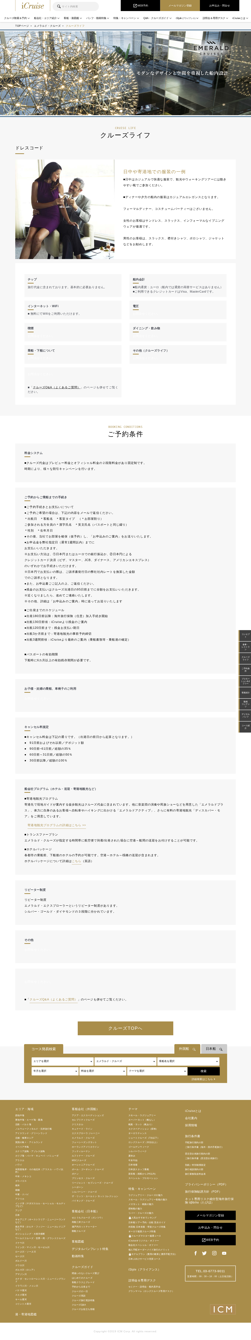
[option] (125, 73)
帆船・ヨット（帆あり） (141, 1124)
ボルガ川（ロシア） (25, 1270)
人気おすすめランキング (142, 1217)
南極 (17, 1190)
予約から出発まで (81, 1286)
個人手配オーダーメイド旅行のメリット (149, 1249)
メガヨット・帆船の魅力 (141, 1204)
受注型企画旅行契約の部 (197, 1153)
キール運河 (21, 1299)
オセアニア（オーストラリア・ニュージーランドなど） (40, 1220)
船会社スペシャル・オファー (143, 1245)
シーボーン (77, 1187)
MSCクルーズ (79, 1160)
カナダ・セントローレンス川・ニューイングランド (40, 1280)
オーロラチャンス (137, 1133)
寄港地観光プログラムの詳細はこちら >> (57, 825)
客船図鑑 (78, 1241)
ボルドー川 (21, 1260)
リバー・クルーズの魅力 (141, 1213)
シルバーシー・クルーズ (84, 1192)
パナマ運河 (21, 1290)
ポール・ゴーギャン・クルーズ (88, 1169)
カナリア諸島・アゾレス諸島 (30, 1151)
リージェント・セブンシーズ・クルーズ (92, 1183)
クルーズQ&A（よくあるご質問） (56, 387)
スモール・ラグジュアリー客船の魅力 (147, 1199)
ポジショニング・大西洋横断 (30, 1234)
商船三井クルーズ (81, 1222)
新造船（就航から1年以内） (142, 1174)
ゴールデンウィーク (138, 1147)
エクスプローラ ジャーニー (86, 1133)
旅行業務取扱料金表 (195, 1174)
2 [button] (120, 110)
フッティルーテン (81, 1151)
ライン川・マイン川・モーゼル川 (32, 1247)
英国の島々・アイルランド (29, 1142)
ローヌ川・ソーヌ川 (25, 1251)
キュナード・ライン (82, 1129)
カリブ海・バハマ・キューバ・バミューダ (37, 1155)
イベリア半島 (22, 1147)
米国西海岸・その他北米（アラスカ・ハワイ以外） (39, 1170)
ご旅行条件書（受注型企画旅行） (202, 1158)
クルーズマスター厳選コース (144, 1236)
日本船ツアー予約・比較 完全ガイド (147, 1222)
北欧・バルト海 (23, 1124)
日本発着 (133, 1164)
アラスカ (19, 1160)
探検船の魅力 (135, 1208)
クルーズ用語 (79, 1295)
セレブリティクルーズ (83, 1120)
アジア (18, 1210)
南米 (17, 1185)
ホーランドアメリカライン (85, 1147)
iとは (193, 1110)
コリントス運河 (23, 1304)
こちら (76, 861)
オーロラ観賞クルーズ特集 (142, 1231)
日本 (17, 1215)
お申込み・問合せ (210, 1227)
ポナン (75, 1174)
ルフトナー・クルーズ (83, 1155)
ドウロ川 (19, 1265)
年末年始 (133, 1160)
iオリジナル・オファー (143, 1240)
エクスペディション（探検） (143, 1129)
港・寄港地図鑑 (26, 1314)
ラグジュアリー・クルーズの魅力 (145, 1195)
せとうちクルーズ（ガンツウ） (88, 1217)
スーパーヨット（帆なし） (142, 1120)
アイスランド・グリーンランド (31, 1133)
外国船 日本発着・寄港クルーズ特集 (147, 1227)
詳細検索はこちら (202, 1079)
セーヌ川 (19, 1256)
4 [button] (131, 110)
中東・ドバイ (22, 1194)
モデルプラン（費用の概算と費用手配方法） (152, 1254)
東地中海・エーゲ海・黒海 (29, 1120)
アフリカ (19, 1199)
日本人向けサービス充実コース (144, 1259)
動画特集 (78, 1256)
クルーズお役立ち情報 (83, 1309)
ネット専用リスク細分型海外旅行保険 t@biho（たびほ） (209, 1200)
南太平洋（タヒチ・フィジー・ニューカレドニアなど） (40, 1228)
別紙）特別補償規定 (195, 1165)
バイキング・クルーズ (83, 1200)
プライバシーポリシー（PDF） (206, 1184)
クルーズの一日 (80, 1291)
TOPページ (22, 25)
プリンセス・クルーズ (83, 1178)
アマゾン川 (21, 1274)
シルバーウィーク (137, 1151)
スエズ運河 (21, 1295)
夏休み (131, 1155)
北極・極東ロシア (24, 1138)
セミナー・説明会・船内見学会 (144, 1286)
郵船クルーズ (79, 1231)
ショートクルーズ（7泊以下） (143, 1138)
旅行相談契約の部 (194, 1169)
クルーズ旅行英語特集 (83, 1300)
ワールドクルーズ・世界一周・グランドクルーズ (40, 1238)
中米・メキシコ (23, 1176)
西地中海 (19, 1115)
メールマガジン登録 (210, 1215)
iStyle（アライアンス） (144, 1269)
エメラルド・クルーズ (47, 25)
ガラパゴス (21, 1181)
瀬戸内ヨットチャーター (84, 1226)
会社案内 (191, 1118)
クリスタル (77, 1124)
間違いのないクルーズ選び (85, 1273)
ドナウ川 (19, 1243)
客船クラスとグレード (83, 1282)
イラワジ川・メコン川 (26, 1286)
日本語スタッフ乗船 (138, 1169)
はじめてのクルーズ (82, 1278)
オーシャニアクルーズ (83, 1164)
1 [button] (114, 110)
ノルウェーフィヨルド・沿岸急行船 (33, 1129)
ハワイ (18, 1164)
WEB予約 (210, 1240)
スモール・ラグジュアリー (142, 1115)
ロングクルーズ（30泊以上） (143, 1142)
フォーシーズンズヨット (84, 1142)
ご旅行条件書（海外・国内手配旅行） (204, 1147)
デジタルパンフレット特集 (90, 1248)
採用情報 (191, 1125)
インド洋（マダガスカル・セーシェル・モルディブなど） (40, 1204)
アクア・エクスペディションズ (88, 1115)
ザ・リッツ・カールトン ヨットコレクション (95, 1196)
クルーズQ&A (79, 1305)
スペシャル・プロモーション (143, 1178)
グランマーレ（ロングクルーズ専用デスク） (151, 1291)
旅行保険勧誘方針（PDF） (203, 1191)
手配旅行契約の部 (194, 1142)
